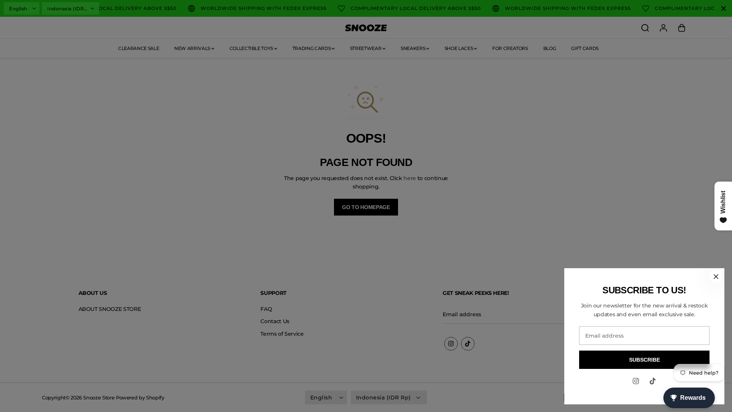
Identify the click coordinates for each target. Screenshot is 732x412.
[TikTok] (652, 381)
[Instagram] (636, 381)
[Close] (716, 276)
